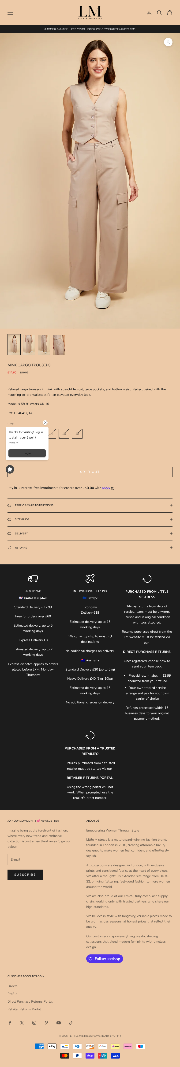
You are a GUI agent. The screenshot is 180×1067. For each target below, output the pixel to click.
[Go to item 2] (29, 344)
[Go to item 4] (59, 344)
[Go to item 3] (44, 344)
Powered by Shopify (106, 1035)
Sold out (90, 472)
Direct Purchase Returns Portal (30, 1001)
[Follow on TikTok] (70, 1022)
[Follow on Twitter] (22, 1022)
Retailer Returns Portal (24, 1009)
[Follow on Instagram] (34, 1022)
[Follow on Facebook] (10, 1022)
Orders (13, 986)
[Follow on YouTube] (58, 1022)
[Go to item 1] (14, 344)
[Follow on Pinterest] (46, 1022)
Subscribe (25, 875)
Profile (12, 994)
